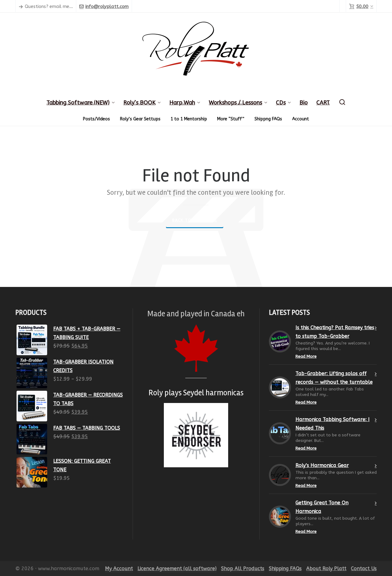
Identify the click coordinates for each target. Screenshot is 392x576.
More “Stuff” (230, 119)
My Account (119, 568)
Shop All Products (242, 568)
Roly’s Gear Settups (140, 119)
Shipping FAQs (285, 568)
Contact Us (364, 568)
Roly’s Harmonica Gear (322, 465)
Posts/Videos (96, 119)
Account (300, 119)
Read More (306, 356)
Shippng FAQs (268, 119)
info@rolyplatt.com (107, 6)
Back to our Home (194, 220)
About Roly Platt (326, 568)
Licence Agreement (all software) (177, 568)
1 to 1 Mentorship (189, 119)
